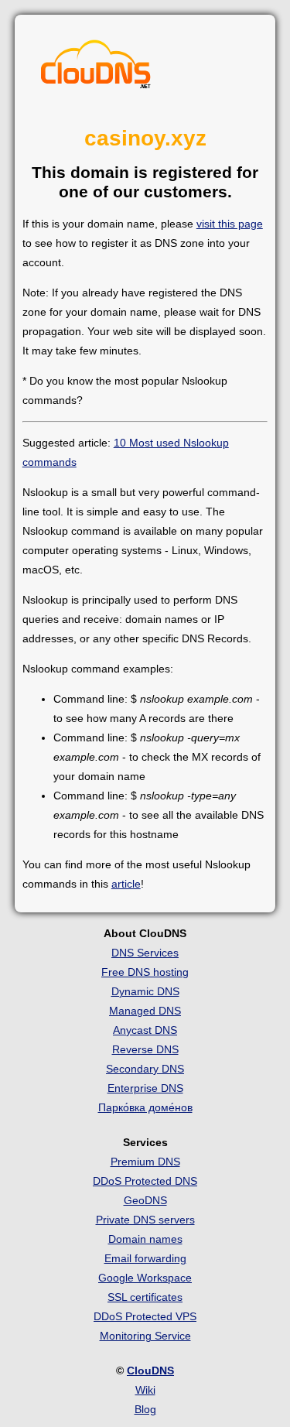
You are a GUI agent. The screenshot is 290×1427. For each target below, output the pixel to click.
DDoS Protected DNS (145, 1181)
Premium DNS (145, 1161)
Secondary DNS (145, 1069)
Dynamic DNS (145, 991)
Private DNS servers (145, 1219)
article (126, 884)
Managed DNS (145, 1010)
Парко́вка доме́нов (145, 1107)
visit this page (229, 223)
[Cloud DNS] (96, 68)
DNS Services (145, 952)
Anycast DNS (145, 1030)
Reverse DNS (145, 1049)
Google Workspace (145, 1277)
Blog (145, 1409)
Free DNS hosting (145, 972)
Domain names (145, 1239)
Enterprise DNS (145, 1088)
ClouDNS (150, 1370)
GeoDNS (145, 1200)
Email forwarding (145, 1258)
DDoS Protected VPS (145, 1316)
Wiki (145, 1390)
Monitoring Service (145, 1335)
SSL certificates (145, 1297)
